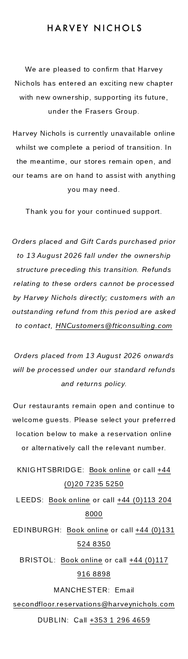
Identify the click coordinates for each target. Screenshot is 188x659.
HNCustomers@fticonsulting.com (114, 325)
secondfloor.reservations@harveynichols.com (93, 604)
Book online (110, 470)
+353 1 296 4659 (120, 620)
